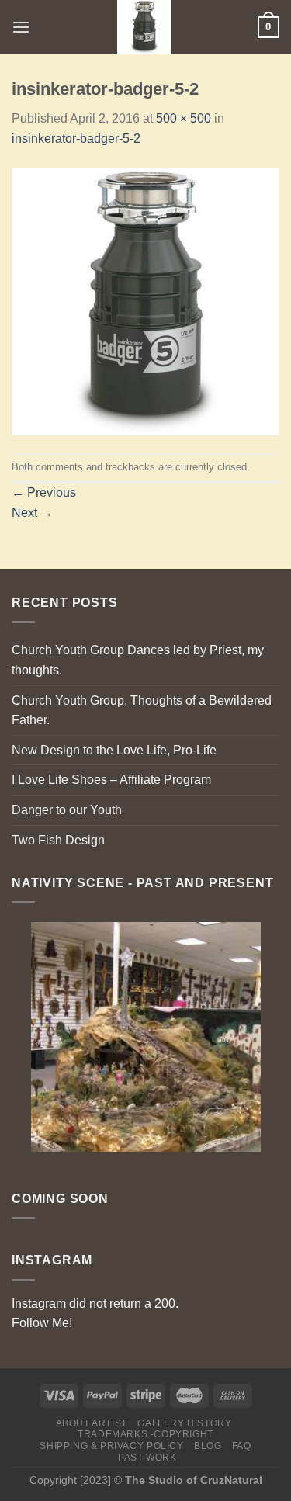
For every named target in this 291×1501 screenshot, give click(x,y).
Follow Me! (42, 1322)
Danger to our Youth (67, 809)
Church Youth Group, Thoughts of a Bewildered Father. (142, 710)
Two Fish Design (58, 840)
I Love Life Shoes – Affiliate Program (111, 779)
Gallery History (184, 1423)
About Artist (91, 1423)
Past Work (147, 1457)
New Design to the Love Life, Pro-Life (114, 750)
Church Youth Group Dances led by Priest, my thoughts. (138, 660)
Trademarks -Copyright (145, 1434)
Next (32, 512)
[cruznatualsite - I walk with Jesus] (144, 27)
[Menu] (21, 27)
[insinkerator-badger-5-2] (145, 300)
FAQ (241, 1445)
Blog (207, 1445)
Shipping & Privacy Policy (111, 1445)
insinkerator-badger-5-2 (76, 138)
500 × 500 (183, 118)
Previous (44, 492)
